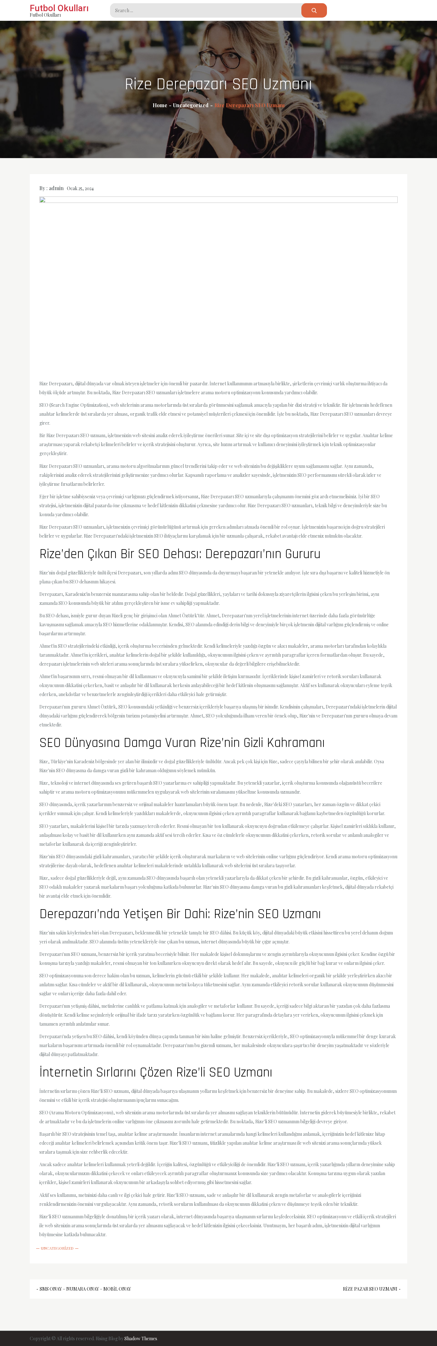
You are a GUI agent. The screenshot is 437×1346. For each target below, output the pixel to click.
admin (56, 188)
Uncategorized (57, 1248)
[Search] (314, 10)
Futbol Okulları (59, 8)
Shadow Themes (140, 1338)
